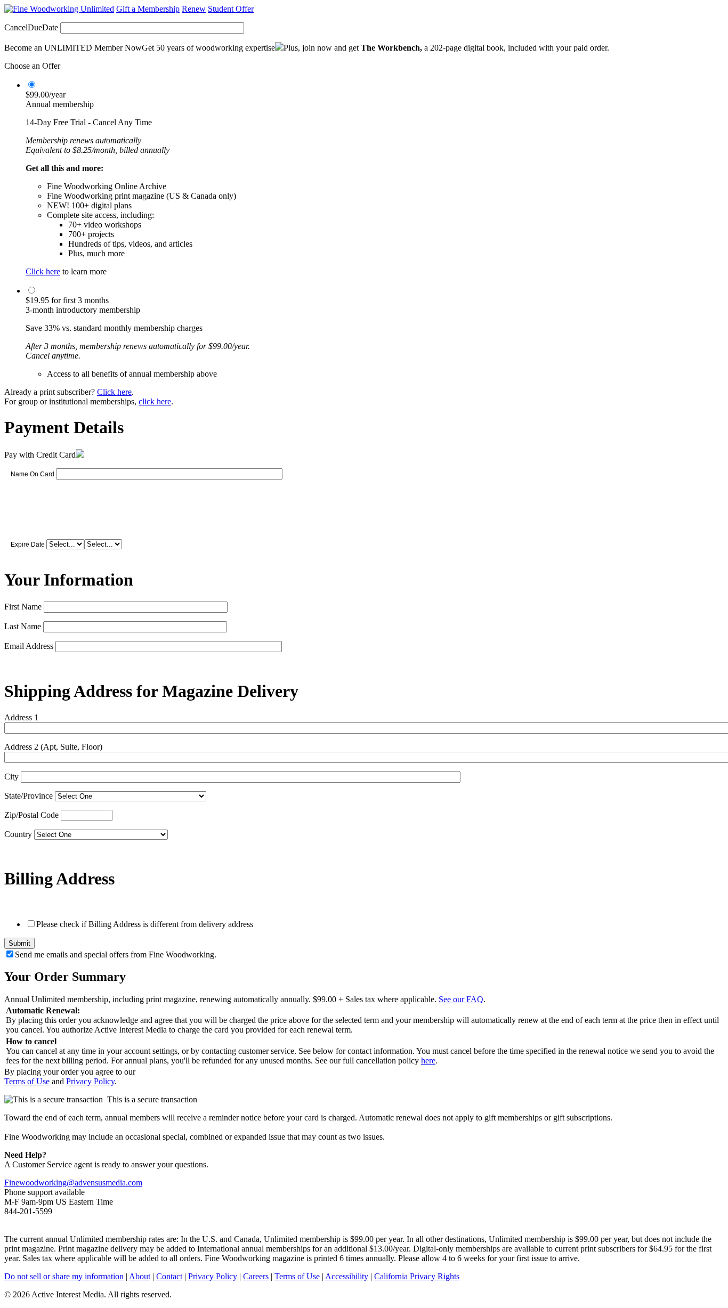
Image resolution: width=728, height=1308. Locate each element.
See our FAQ (461, 999)
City (11, 776)
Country (18, 834)
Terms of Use (27, 1081)
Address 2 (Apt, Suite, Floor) (53, 746)
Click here (43, 271)
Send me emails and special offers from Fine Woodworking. (115, 954)
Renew (194, 8)
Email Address (28, 646)
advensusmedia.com (108, 1182)
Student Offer (231, 8)
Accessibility (346, 1276)
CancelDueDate (31, 27)
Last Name (22, 626)
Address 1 (21, 717)
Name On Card (32, 474)
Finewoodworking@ (39, 1182)
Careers (256, 1276)
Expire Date (28, 544)
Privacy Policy (90, 1081)
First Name (23, 606)
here (428, 1060)
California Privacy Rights (416, 1276)
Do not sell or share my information (64, 1276)
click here (155, 401)
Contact (169, 1276)
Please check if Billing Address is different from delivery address (144, 924)
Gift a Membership (148, 8)
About (139, 1276)
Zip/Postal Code (31, 814)
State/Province (28, 795)
